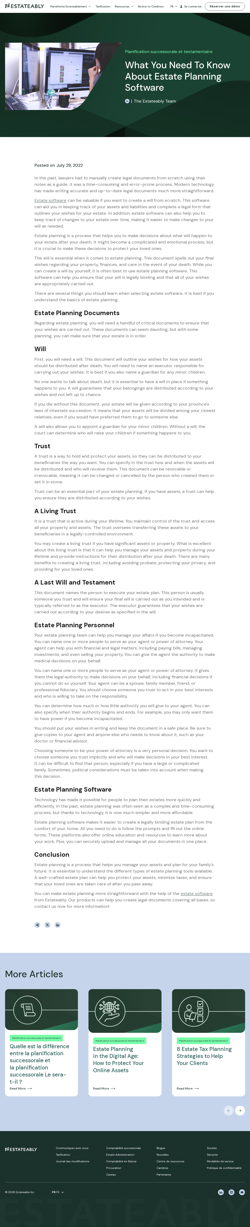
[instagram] (231, 1192)
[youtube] (242, 1192)
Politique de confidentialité (224, 1168)
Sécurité (212, 1154)
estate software (197, 893)
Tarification (63, 1154)
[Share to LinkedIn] (58, 925)
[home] (21, 1149)
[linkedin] (221, 1192)
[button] (71, 6)
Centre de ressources (170, 1161)
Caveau (111, 1174)
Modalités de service (220, 1161)
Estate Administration (120, 1154)
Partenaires (164, 1174)
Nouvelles (163, 1154)
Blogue (161, 1148)
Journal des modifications (72, 1161)
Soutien (212, 1148)
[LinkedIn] (127, 101)
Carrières (162, 1168)
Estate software (50, 200)
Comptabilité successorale (123, 1148)
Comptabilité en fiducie (121, 1161)
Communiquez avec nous (72, 1148)
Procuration (113, 1168)
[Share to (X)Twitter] (47, 925)
